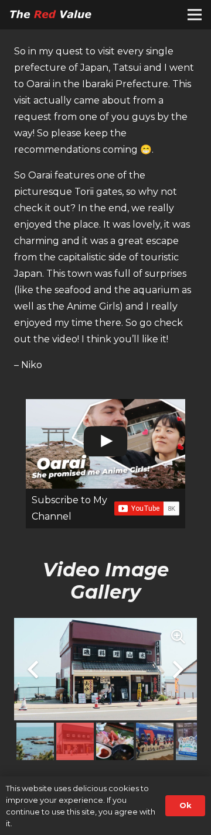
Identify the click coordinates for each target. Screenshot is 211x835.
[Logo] (52, 14)
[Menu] (194, 14)
